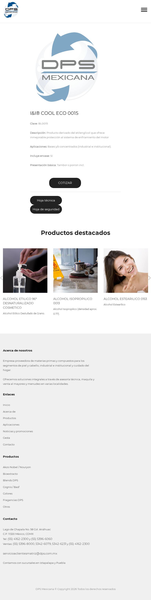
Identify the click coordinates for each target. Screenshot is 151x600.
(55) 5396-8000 (23, 544)
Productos (9, 418)
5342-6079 (43, 544)
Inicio (6, 404)
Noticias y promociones (18, 431)
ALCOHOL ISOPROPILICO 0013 (72, 301)
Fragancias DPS (13, 500)
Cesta (6, 437)
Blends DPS (10, 480)
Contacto (9, 444)
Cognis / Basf (11, 487)
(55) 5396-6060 (41, 539)
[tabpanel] (66, 67)
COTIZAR (65, 183)
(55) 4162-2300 (18, 539)
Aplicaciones (11, 424)
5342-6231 (59, 544)
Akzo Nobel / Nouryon (17, 467)
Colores (7, 493)
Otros (6, 506)
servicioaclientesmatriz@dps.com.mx (30, 553)
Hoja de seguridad (46, 209)
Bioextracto (10, 473)
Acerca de (9, 411)
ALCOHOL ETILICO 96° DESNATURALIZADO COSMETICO (20, 303)
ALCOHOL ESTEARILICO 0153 (125, 299)
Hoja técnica (46, 200)
